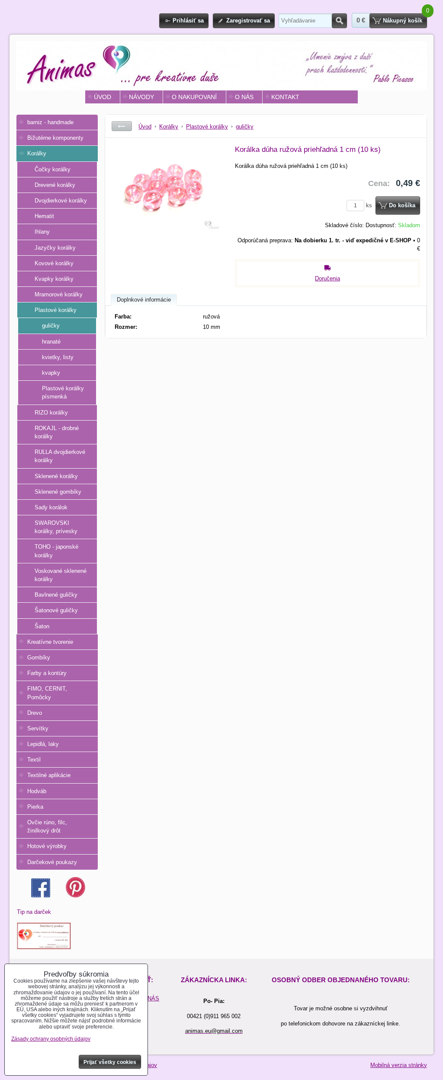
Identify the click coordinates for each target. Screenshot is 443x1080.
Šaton (42, 626)
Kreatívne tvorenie (50, 642)
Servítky (37, 728)
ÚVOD (102, 96)
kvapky (51, 373)
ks (370, 205)
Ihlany (42, 231)
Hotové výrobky (47, 846)
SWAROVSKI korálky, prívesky (56, 527)
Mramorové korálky (59, 294)
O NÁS (244, 96)
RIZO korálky (51, 412)
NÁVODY (141, 96)
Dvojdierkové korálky (61, 200)
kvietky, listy (58, 357)
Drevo (34, 713)
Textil (34, 759)
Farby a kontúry (47, 673)
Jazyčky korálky (55, 247)
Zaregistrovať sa (248, 20)
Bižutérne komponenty (55, 138)
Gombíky (38, 657)
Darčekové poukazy (52, 862)
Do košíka (402, 205)
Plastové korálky (56, 310)
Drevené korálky (55, 185)
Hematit (44, 216)
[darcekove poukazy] (44, 947)
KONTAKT (285, 96)
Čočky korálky (53, 169)
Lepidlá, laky (43, 744)
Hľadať (339, 20)
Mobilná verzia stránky (398, 1065)
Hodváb (36, 791)
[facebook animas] (40, 895)
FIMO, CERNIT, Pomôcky (47, 692)
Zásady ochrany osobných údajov (50, 1039)
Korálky (36, 153)
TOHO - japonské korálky (56, 550)
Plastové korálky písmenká (63, 392)
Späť (122, 126)
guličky (51, 325)
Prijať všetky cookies (109, 1062)
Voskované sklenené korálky (61, 575)
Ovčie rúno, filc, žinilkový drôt (47, 826)
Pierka (35, 807)
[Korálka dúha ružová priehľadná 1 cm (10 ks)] (166, 209)
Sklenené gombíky (58, 492)
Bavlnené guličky (56, 594)
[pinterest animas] (75, 895)
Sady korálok (51, 507)
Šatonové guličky (56, 610)
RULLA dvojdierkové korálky (60, 456)
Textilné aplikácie (49, 775)
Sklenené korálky (56, 476)
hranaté (51, 341)
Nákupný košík (402, 20)
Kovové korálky (54, 263)
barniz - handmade (50, 122)
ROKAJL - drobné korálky (57, 432)
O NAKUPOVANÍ (194, 96)
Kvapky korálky (54, 279)
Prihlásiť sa (188, 20)
